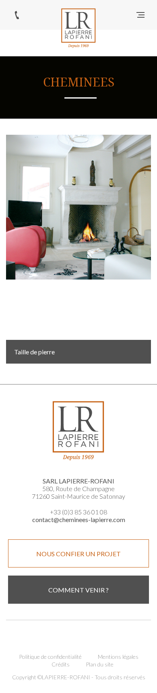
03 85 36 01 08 (17, 15)
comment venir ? (78, 590)
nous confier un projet (78, 553)
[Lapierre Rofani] (78, 28)
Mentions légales (118, 656)
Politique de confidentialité (50, 656)
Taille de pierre (34, 352)
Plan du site (100, 664)
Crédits (61, 664)
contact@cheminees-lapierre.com (78, 519)
